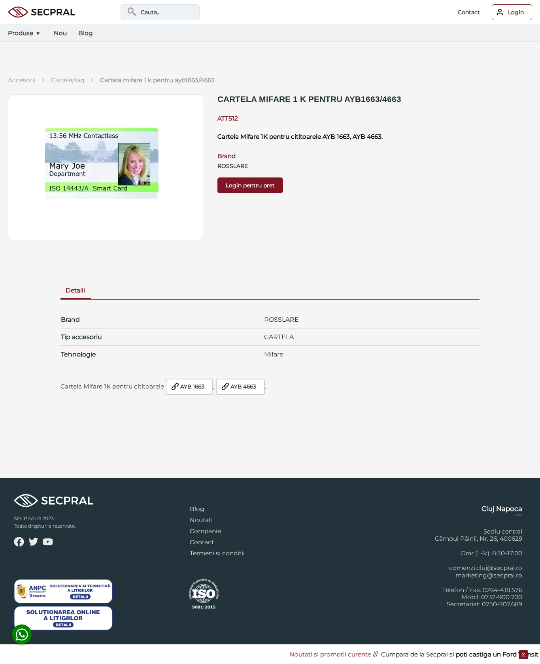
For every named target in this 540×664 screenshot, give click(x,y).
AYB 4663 (243, 386)
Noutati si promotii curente (323, 654)
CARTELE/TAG (68, 80)
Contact (469, 12)
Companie (205, 531)
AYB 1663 (192, 386)
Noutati (201, 520)
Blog (197, 509)
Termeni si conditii (217, 553)
